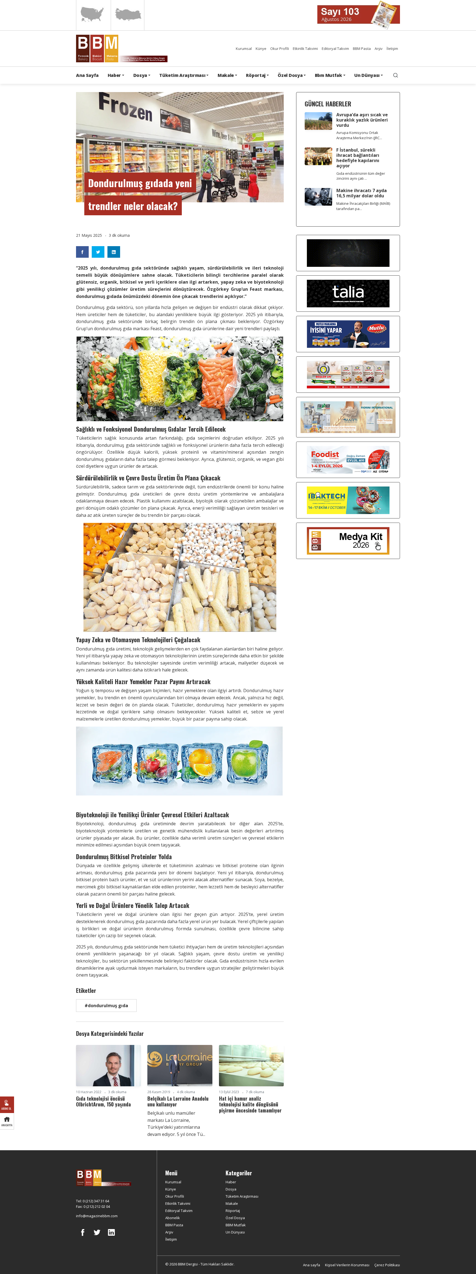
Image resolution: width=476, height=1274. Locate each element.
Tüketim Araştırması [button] (182, 75)
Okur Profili (279, 48)
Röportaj (233, 1210)
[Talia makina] (348, 293)
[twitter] (97, 1236)
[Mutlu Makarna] (348, 334)
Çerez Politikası (387, 1264)
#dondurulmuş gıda (106, 1005)
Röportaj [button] (255, 75)
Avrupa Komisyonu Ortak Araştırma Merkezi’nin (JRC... (359, 135)
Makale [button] (226, 75)
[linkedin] (111, 1236)
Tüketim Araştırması (242, 1196)
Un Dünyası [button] (367, 75)
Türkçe (127, 15)
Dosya (231, 1189)
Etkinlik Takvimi (305, 48)
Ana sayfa (311, 1264)
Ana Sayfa (87, 75)
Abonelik (172, 1217)
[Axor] (348, 253)
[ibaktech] (348, 500)
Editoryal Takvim (335, 48)
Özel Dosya (235, 1217)
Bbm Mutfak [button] (328, 75)
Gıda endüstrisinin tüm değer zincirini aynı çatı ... (360, 176)
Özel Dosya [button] (290, 75)
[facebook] (82, 1236)
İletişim (392, 48)
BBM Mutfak (236, 1224)
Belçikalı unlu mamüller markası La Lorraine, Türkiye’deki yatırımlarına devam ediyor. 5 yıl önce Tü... (176, 1123)
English (93, 15)
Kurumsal (244, 48)
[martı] (348, 417)
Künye (261, 48)
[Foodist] (348, 459)
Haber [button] (114, 75)
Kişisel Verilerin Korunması (347, 1264)
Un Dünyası (235, 1232)
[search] (395, 75)
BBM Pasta (362, 48)
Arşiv (379, 48)
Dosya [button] (140, 75)
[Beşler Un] (348, 374)
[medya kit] (348, 540)
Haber (231, 1181)
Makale (232, 1203)
